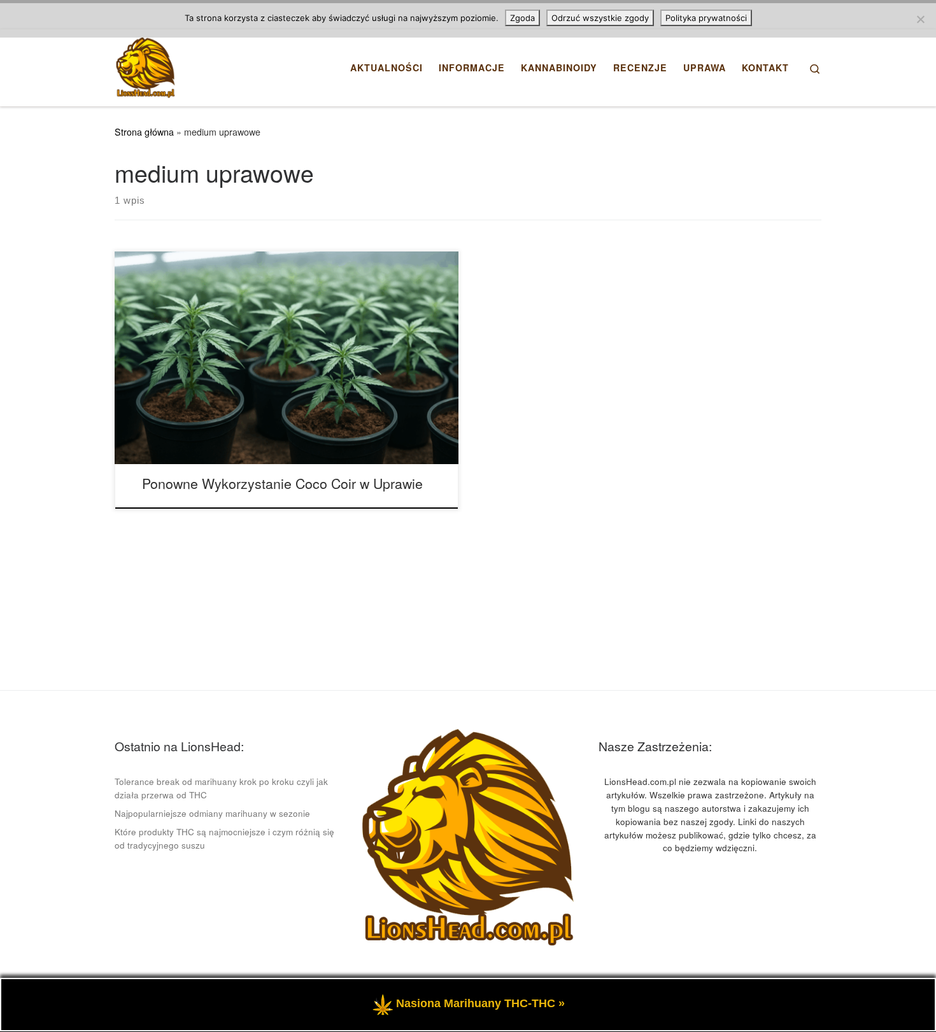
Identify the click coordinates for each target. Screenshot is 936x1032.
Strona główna (144, 131)
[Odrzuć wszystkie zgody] (920, 19)
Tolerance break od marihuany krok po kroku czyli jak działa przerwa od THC (221, 788)
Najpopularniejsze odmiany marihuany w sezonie (212, 813)
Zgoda (522, 18)
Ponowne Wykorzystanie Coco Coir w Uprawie (282, 483)
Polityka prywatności (706, 18)
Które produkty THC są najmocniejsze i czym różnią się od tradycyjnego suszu (224, 838)
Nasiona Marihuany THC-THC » (480, 1003)
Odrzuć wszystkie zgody (600, 18)
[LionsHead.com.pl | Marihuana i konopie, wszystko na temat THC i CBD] (145, 64)
